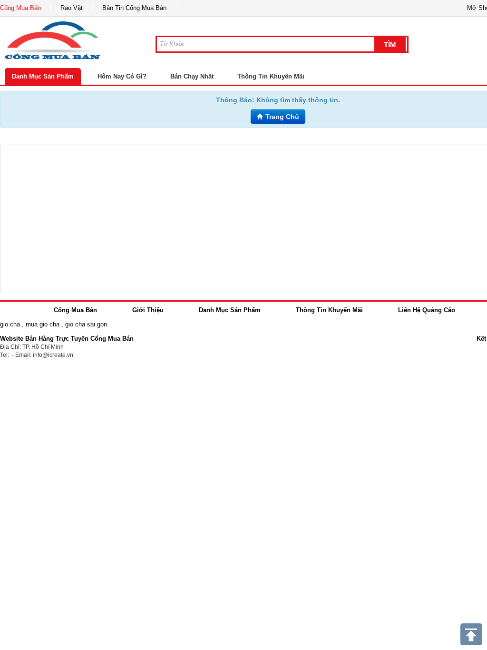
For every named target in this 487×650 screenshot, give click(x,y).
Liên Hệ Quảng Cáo (426, 310)
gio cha (10, 324)
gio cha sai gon (86, 324)
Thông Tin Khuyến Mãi (270, 76)
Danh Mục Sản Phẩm (43, 76)
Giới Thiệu (148, 310)
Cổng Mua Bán (20, 7)
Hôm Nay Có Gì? (121, 76)
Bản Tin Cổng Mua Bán (134, 7)
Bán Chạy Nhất (192, 76)
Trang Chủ (281, 116)
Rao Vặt (71, 7)
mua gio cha (42, 324)
